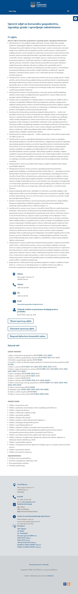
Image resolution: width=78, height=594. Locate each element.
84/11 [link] (28, 367)
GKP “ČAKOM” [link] (21, 529)
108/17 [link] (14, 371)
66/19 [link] (19, 385)
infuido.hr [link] (50, 576)
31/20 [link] (46, 394)
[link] (75, 18)
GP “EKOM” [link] (20, 531)
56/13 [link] (56, 383)
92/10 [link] (34, 392)
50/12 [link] (33, 373)
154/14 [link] (61, 383)
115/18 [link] (33, 380)
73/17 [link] (49, 358)
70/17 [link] (41, 389)
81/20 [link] (40, 360)
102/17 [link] (33, 376)
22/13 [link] (36, 367)
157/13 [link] (33, 389)
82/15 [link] (37, 394)
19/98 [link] (28, 373)
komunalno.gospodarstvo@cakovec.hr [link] (30, 304)
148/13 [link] (45, 367)
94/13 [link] (45, 358)
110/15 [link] (37, 389)
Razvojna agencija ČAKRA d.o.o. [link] (27, 536)
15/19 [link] (11, 364)
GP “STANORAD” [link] (22, 533)
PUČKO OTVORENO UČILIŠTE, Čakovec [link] (29, 547)
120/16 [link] (10, 385)
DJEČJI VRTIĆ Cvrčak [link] (23, 540)
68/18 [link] (40, 355)
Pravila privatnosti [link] (35, 564)
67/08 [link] (43, 369)
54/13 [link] (40, 367)
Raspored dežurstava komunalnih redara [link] (27, 336)
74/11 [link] (52, 369)
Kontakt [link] (46, 564)
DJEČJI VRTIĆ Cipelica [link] (24, 538)
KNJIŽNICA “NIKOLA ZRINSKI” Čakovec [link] (29, 545)
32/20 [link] (49, 355)
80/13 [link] (56, 369)
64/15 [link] (10, 371)
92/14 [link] (49, 367)
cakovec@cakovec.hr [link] (28, 502)
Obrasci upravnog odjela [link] (20, 321)
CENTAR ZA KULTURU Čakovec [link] (26, 542)
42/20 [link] (23, 371)
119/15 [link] (65, 383)
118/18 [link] (46, 389)
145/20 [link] (47, 380)
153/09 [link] (47, 383)
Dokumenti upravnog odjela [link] (22, 328)
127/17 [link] (14, 385)
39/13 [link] (28, 389)
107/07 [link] (24, 389)
